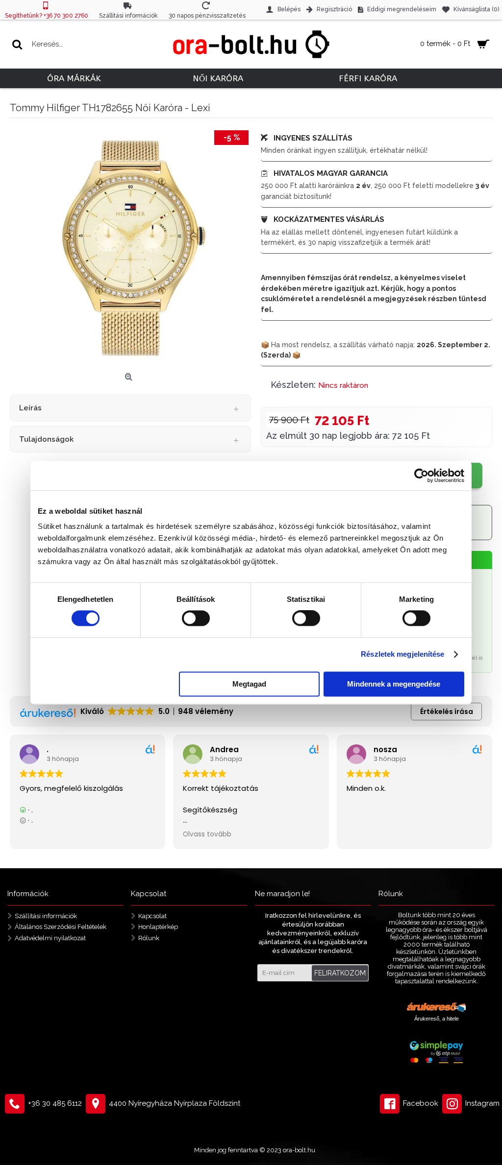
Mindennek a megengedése (393, 684)
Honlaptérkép (158, 926)
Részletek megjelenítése (402, 654)
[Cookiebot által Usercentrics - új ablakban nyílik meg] (421, 475)
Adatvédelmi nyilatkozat (50, 938)
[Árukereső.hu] (436, 1008)
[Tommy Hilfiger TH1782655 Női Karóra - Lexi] (130, 248)
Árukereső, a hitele (436, 1019)
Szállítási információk (46, 915)
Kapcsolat (152, 915)
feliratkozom (340, 973)
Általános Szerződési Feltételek (60, 926)
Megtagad (249, 684)
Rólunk (148, 938)
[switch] (196, 618)
